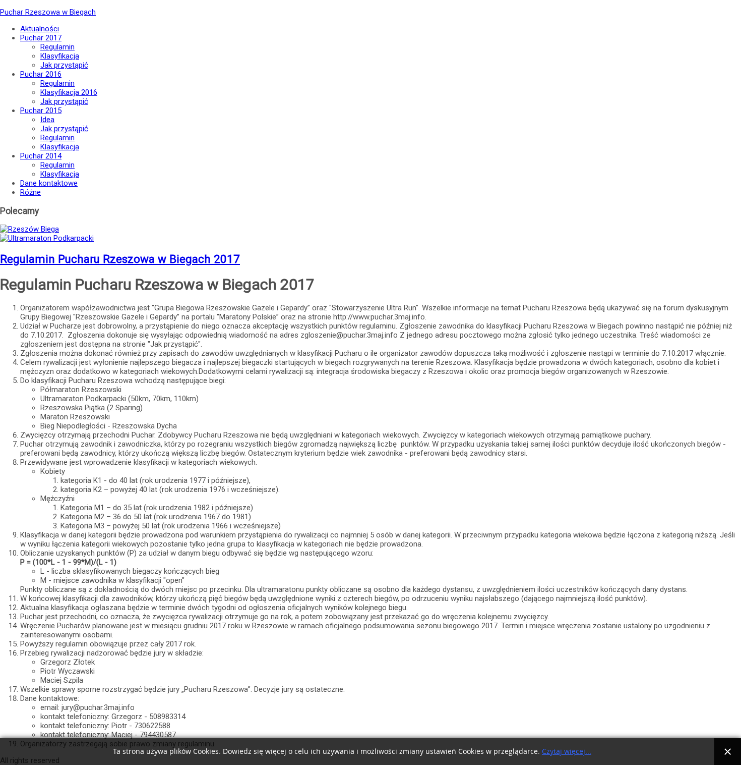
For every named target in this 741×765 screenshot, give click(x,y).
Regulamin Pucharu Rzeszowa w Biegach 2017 (120, 258)
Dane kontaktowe (49, 183)
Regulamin (57, 46)
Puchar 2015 (40, 110)
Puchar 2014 (40, 155)
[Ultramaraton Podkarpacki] (47, 238)
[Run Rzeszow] (29, 229)
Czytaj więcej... (566, 751)
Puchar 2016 (40, 74)
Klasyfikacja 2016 (68, 92)
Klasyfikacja (59, 56)
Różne (30, 192)
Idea (47, 119)
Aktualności (39, 28)
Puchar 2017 (40, 37)
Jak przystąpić (64, 65)
